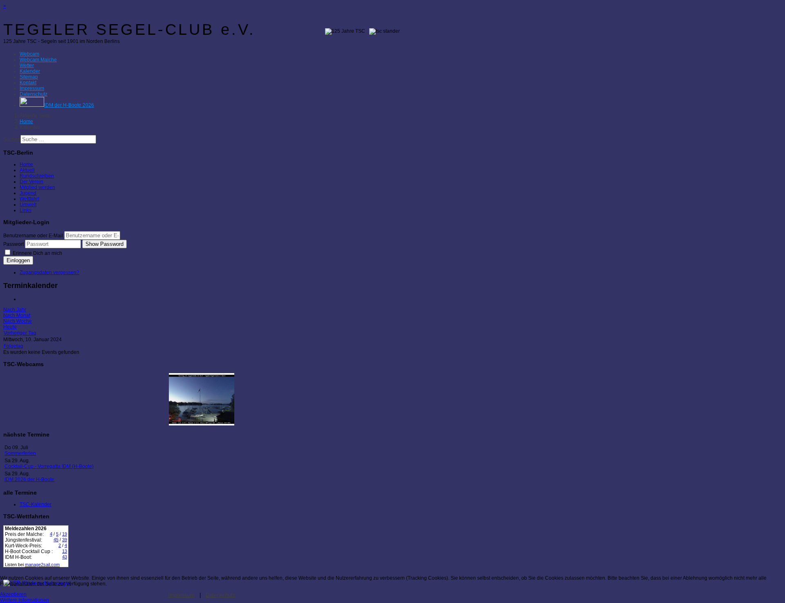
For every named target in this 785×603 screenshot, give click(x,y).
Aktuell (27, 170)
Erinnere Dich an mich (36, 253)
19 (64, 533)
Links (25, 210)
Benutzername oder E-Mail (33, 236)
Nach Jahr (14, 310)
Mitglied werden (37, 187)
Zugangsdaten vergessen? (49, 272)
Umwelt (28, 204)
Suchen (11, 139)
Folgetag (13, 346)
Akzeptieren (13, 594)
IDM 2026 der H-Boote (29, 479)
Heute (10, 327)
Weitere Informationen (24, 600)
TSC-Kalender (36, 504)
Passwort (13, 244)
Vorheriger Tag (20, 333)
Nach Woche (17, 321)
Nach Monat (16, 315)
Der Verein (31, 181)
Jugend (28, 193)
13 (64, 551)
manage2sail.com (42, 564)
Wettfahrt (29, 199)
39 (64, 539)
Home (26, 164)
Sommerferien (20, 453)
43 (64, 556)
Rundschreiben (37, 176)
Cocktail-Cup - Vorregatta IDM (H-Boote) (49, 466)
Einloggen (18, 260)
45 (56, 539)
